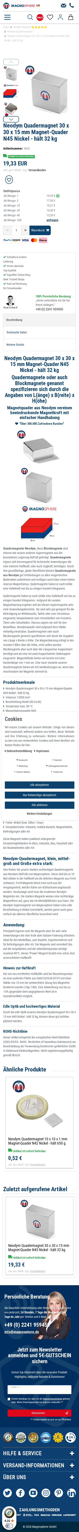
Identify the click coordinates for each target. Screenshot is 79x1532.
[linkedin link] (71, 1493)
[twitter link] (7, 1493)
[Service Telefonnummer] (72, 5)
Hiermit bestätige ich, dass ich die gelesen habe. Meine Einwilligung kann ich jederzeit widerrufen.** (40, 1400)
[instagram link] (46, 1493)
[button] (11, 119)
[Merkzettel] (50, 17)
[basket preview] (71, 17)
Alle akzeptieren (39, 785)
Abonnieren (38, 1413)
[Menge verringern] (7, 230)
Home (6, 27)
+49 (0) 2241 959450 (49, 309)
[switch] (9, 1526)
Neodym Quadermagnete (20, 31)
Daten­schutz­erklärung (20, 751)
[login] (60, 17)
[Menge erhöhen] (25, 230)
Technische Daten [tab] (16, 332)
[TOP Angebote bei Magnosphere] (40, 17)
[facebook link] (20, 1493)
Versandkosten (37, 170)
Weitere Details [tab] (15, 344)
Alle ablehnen (40, 805)
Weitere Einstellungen (39, 813)
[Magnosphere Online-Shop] (22, 5)
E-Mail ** (15, 1387)
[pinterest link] (58, 1493)
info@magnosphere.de (21, 1332)
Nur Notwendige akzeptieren (39, 795)
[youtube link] (33, 1493)
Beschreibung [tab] (14, 320)
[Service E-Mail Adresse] (63, 5)
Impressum (42, 751)
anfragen (52, 220)
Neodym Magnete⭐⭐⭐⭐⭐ (30, 27)
